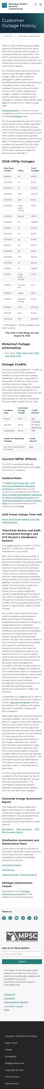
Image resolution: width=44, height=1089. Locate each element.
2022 (36, 353)
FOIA (6, 1010)
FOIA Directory (12, 1077)
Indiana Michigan (10, 875)
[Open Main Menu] (40, 4)
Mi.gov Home (11, 1043)
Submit (22, 961)
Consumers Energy (11, 865)
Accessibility (10, 1056)
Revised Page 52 (28, 875)
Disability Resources (14, 1063)
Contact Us (9, 994)
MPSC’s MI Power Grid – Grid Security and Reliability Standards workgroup (18, 486)
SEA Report (8, 829)
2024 (24, 353)
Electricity (8, 36)
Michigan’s (17, 116)
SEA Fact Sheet (24, 829)
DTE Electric (8, 870)
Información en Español (16, 1002)
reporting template (19, 702)
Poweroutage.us (10, 110)
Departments (11, 1083)
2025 (18, 353)
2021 (7, 356)
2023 (30, 353)
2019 (18, 356)
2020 (12, 356)
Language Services (14, 1070)
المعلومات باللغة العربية (13, 1006)
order (10, 545)
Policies (8, 1050)
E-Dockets (9, 998)
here (22, 506)
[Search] (35, 4)
